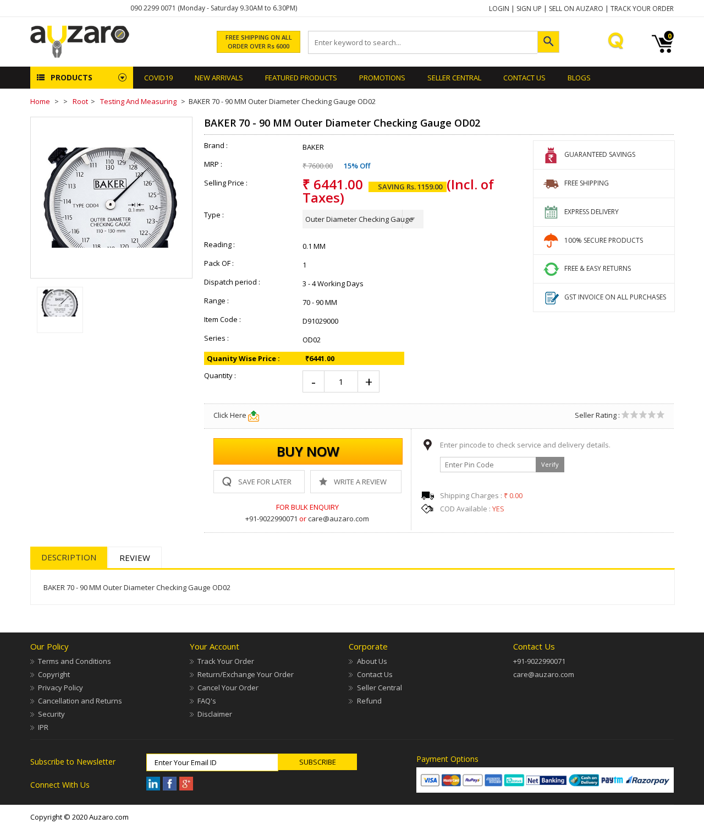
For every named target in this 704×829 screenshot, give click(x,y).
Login (499, 8)
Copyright (54, 674)
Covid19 (158, 78)
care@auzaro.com (338, 518)
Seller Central (379, 687)
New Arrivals (219, 78)
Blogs (579, 78)
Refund (369, 701)
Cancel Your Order (227, 687)
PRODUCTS (71, 77)
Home (40, 101)
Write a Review (360, 482)
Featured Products (301, 78)
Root (80, 101)
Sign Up (529, 8)
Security (51, 714)
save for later (265, 482)
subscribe (317, 762)
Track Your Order (642, 8)
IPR (43, 727)
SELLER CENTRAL (454, 78)
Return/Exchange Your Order (245, 674)
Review (134, 557)
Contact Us (524, 78)
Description (68, 557)
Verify (550, 464)
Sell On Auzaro (576, 8)
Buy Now (308, 451)
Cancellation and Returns (80, 701)
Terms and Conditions (74, 661)
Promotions (382, 78)
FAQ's (206, 701)
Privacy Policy (60, 687)
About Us (372, 661)
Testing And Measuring (138, 101)
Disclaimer (214, 714)
